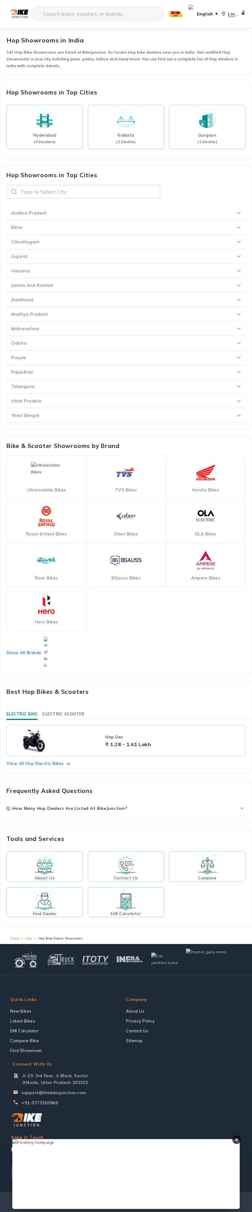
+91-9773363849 (40, 1103)
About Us (135, 1011)
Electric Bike (21, 713)
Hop (29, 938)
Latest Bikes (22, 1020)
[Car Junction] (164, 959)
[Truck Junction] (60, 960)
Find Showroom (26, 1050)
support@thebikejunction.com (54, 1092)
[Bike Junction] (19, 14)
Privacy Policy (140, 1020)
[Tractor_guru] (212, 959)
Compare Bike (24, 1040)
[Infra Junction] (129, 959)
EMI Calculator (24, 1030)
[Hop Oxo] (55, 740)
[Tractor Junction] (26, 959)
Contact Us (137, 1030)
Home (14, 938)
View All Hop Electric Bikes (35, 763)
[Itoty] (95, 959)
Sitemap (134, 1040)
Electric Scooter (63, 713)
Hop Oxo (114, 736)
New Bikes (21, 1011)
